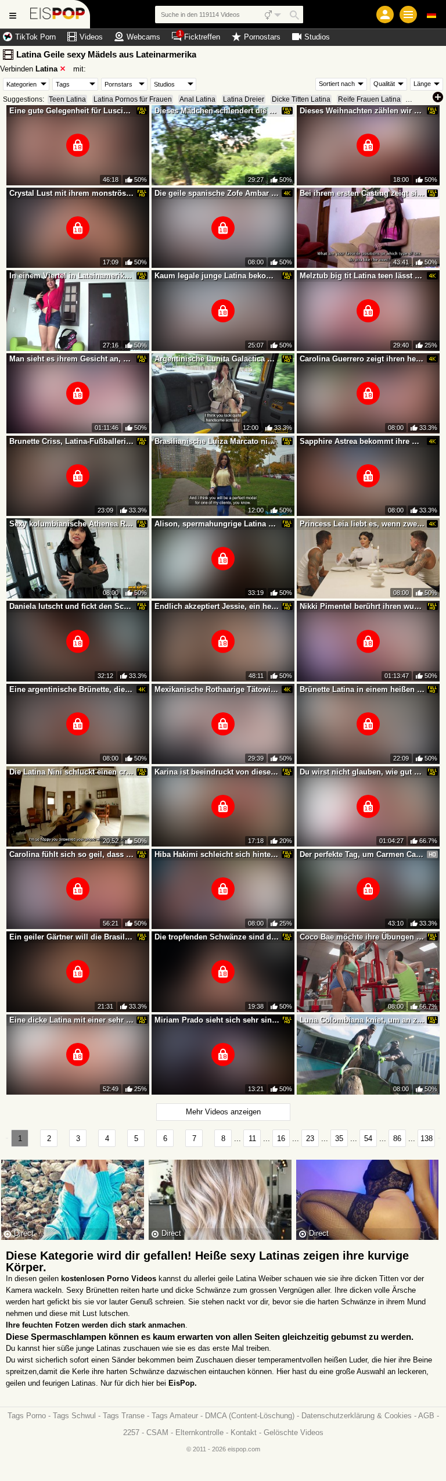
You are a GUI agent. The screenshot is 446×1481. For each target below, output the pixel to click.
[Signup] (385, 14)
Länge (422, 83)
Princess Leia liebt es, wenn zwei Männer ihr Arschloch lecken (362, 523)
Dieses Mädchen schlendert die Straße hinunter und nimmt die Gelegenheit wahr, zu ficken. (217, 110)
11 (252, 1138)
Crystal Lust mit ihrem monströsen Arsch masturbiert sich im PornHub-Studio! (72, 193)
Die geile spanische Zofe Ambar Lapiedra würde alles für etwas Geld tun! (217, 193)
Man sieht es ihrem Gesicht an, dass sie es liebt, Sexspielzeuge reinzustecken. (72, 358)
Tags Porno (27, 1415)
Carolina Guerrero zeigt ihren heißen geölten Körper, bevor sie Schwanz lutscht (362, 358)
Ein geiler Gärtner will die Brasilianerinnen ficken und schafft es (72, 937)
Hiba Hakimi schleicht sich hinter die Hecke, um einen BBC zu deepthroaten (217, 854)
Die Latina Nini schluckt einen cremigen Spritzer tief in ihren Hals (72, 772)
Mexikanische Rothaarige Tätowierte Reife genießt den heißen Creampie (217, 689)
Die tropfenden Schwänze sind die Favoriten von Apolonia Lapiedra (217, 937)
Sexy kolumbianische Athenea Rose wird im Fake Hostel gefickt (72, 523)
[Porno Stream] (58, 14)
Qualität (384, 83)
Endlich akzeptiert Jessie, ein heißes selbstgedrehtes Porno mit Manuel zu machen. (217, 606)
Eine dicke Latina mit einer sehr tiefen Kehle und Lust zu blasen (72, 1020)
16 (281, 1138)
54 (368, 1138)
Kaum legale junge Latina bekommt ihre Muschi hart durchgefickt (217, 275)
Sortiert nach (337, 83)
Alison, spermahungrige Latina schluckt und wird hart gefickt (217, 523)
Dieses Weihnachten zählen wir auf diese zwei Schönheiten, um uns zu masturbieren (362, 110)
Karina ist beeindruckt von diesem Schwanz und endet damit (217, 772)
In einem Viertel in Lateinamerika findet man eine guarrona (72, 275)
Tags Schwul (74, 1415)
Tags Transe (124, 1415)
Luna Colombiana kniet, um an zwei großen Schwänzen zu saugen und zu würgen (362, 1020)
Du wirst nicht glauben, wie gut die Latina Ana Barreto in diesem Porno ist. (362, 772)
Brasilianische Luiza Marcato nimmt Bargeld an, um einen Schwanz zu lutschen (217, 441)
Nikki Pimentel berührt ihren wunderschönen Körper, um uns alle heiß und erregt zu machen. (362, 606)
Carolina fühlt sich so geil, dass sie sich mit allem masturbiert (72, 854)
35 (339, 1138)
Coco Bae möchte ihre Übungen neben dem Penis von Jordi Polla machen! (362, 937)
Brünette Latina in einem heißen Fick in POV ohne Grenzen (362, 689)
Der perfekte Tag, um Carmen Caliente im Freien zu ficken (362, 854)
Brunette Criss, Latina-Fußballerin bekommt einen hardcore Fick (72, 441)
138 (426, 1138)
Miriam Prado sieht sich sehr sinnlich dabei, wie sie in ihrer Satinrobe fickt (217, 1020)
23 (310, 1138)
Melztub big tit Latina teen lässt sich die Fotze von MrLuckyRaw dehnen (362, 275)
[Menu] (408, 14)
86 (397, 1138)
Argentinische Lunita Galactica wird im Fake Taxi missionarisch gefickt (217, 358)
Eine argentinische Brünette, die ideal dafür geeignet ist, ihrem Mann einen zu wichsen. (72, 689)
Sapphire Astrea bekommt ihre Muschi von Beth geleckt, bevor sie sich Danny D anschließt (362, 441)
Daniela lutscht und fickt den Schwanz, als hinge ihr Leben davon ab (72, 606)
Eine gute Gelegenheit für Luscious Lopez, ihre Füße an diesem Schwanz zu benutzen (72, 110)
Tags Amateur (175, 1415)
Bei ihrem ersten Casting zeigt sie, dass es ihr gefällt (362, 193)
